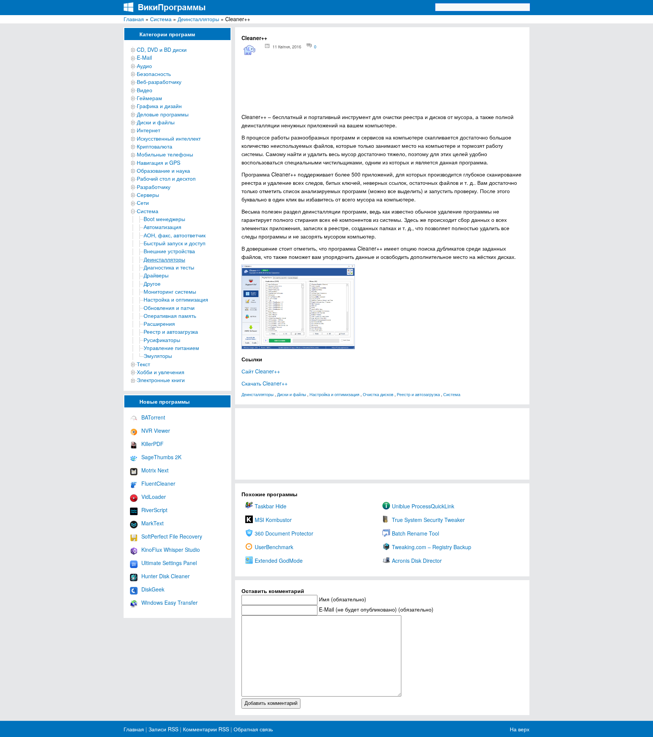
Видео (144, 90)
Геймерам (149, 98)
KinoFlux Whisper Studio (170, 549)
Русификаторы (162, 340)
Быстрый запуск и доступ (175, 243)
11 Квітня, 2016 (286, 46)
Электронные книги (161, 380)
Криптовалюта (154, 146)
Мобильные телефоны (165, 154)
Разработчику (153, 186)
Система (161, 19)
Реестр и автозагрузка (171, 331)
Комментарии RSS (206, 729)
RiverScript (154, 510)
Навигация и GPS (158, 162)
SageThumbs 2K (161, 457)
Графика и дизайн (159, 106)
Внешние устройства (169, 251)
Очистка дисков (378, 394)
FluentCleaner (158, 483)
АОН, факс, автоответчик (175, 235)
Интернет (148, 130)
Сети (143, 202)
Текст (143, 364)
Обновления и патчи (169, 307)
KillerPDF (152, 443)
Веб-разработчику (159, 81)
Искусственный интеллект (169, 138)
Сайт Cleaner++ (260, 371)
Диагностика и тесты (169, 267)
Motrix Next (155, 470)
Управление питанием (171, 347)
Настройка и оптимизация (176, 299)
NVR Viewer (155, 430)
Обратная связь (252, 729)
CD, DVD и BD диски (162, 49)
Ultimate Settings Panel (169, 563)
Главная (134, 19)
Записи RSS (163, 729)
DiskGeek (152, 589)
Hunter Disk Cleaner (165, 576)
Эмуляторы (158, 355)
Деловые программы (163, 114)
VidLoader (153, 496)
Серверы (148, 194)
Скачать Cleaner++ (264, 383)
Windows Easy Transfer (169, 602)
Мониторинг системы (170, 291)
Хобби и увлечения (160, 372)
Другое (152, 283)
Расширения (159, 323)
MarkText (152, 523)
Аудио (144, 66)
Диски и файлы (156, 122)
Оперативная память (170, 315)
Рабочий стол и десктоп (166, 178)
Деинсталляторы (198, 19)
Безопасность (154, 73)
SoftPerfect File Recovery (171, 536)
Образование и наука (163, 170)
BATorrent (153, 417)
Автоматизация (162, 227)
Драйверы (156, 275)
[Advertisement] (382, 87)
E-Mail (144, 57)
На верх (519, 729)
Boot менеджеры (164, 219)
